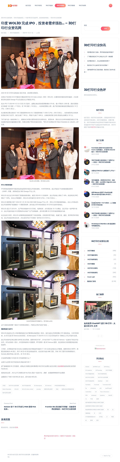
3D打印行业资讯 (92, 268)
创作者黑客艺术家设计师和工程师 (94, 402)
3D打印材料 (82, 5)
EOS (107, 381)
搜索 (85, 25)
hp (86, 388)
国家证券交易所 (48, 389)
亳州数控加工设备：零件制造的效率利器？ (100, 52)
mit (96, 391)
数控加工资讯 (91, 281)
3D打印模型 (91, 264)
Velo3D (110, 395)
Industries (93, 388)
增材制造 (87, 413)
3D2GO (87, 366)
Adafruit (100, 381)
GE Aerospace (38, 385)
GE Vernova (48, 385)
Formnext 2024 (107, 384)
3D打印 (93, 127)
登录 (16, 427)
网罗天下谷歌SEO (65, 436)
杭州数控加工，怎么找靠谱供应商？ (98, 61)
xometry (38, 389)
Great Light (91, 277)
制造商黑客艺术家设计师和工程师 (94, 409)
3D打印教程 (71, 5)
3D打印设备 (60, 5)
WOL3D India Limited (27, 389)
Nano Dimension (104, 391)
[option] (100, 315)
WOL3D (16, 389)
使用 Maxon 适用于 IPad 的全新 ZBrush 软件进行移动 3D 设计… (102, 193)
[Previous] (98, 336)
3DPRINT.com (96, 366)
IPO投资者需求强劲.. (60, 385)
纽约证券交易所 (7, 392)
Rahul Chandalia (7, 389)
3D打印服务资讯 (92, 255)
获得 (91, 420)
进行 (97, 420)
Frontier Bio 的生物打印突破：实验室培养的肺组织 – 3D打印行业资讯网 (60, 408)
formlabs (87, 384)
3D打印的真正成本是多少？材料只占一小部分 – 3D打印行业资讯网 (103, 161)
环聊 (112, 416)
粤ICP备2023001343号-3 (51, 436)
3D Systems (88, 370)
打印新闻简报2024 (90, 416)
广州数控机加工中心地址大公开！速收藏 (100, 56)
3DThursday (99, 370)
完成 (57, 389)
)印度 (4, 385)
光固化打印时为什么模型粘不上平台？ (103, 171)
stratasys (93, 395)
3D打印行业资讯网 (14, 385)
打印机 (101, 416)
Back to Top (107, 455)
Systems (102, 395)
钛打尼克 (28, 5)
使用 (97, 399)
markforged (108, 388)
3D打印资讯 (38, 5)
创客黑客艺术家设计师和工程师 (93, 406)
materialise (88, 391)
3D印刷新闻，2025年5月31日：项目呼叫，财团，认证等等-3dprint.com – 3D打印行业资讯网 (104, 182)
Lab (100, 388)
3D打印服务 (49, 5)
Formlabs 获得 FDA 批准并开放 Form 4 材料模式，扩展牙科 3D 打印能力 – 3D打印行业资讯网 (103, 150)
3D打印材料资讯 (92, 259)
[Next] (101, 336)
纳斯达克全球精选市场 (68, 389)
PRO (86, 395)
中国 (91, 399)
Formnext (96, 384)
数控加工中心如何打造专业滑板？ (97, 65)
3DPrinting (106, 366)
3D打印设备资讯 (14, 33)
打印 (100, 413)
